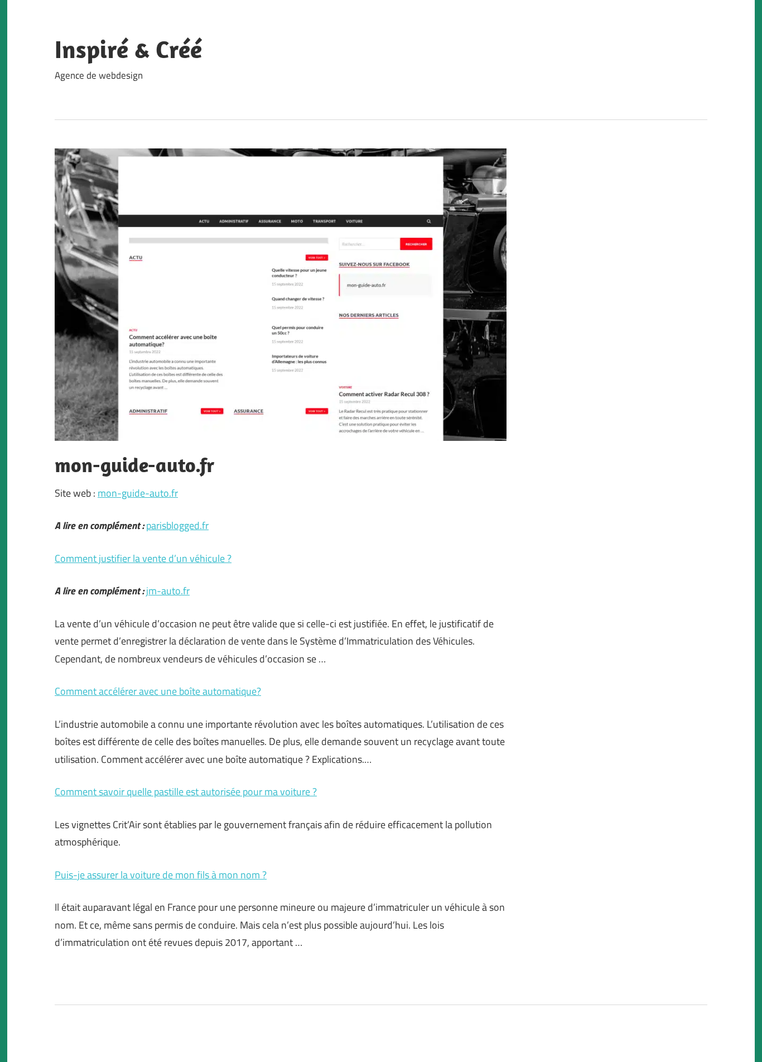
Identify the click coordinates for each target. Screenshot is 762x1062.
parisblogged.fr (177, 525)
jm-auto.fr (168, 590)
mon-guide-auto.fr (138, 493)
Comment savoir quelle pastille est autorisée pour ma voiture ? (186, 791)
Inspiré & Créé (128, 49)
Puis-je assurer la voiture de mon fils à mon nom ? (161, 874)
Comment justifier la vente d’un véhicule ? (143, 558)
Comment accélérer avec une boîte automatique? (158, 691)
